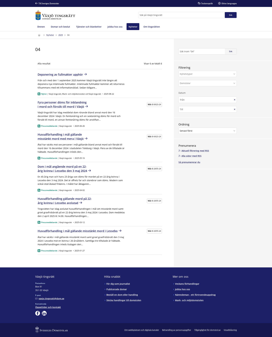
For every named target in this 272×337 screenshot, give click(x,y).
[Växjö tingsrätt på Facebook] (37, 313)
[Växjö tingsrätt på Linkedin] (44, 313)
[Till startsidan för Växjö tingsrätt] (55, 15)
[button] (207, 74)
